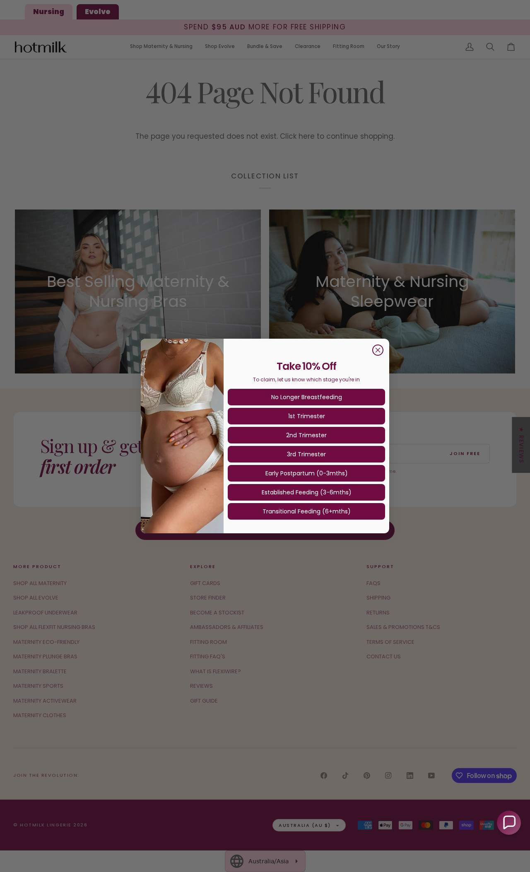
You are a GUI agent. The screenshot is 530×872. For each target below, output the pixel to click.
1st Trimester (306, 416)
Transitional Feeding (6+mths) (307, 511)
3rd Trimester (306, 454)
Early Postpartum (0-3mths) (306, 473)
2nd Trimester (306, 435)
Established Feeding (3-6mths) (307, 492)
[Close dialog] (378, 350)
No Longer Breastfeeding (306, 397)
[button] (509, 823)
